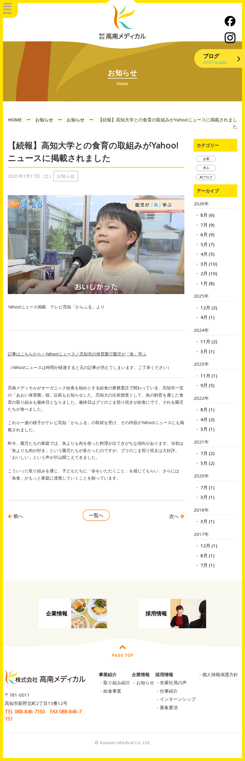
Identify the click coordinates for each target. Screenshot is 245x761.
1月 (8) (207, 283)
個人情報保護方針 (220, 674)
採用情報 (156, 613)
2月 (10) (208, 273)
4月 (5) (207, 254)
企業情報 (57, 613)
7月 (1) (207, 487)
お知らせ (145, 682)
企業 (206, 158)
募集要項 (169, 707)
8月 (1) (207, 409)
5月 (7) (207, 244)
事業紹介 (108, 674)
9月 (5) (207, 385)
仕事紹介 (169, 691)
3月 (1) (207, 351)
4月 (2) (207, 419)
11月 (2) (208, 341)
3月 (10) (208, 264)
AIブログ (206, 177)
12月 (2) (208, 308)
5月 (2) (207, 463)
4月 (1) (207, 317)
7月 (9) (207, 225)
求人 (206, 167)
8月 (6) (207, 215)
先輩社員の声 (173, 682)
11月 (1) (208, 376)
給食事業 (112, 691)
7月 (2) (207, 453)
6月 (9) (207, 234)
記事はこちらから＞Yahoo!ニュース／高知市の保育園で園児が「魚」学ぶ (77, 354)
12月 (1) (208, 545)
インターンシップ (178, 699)
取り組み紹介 (116, 682)
